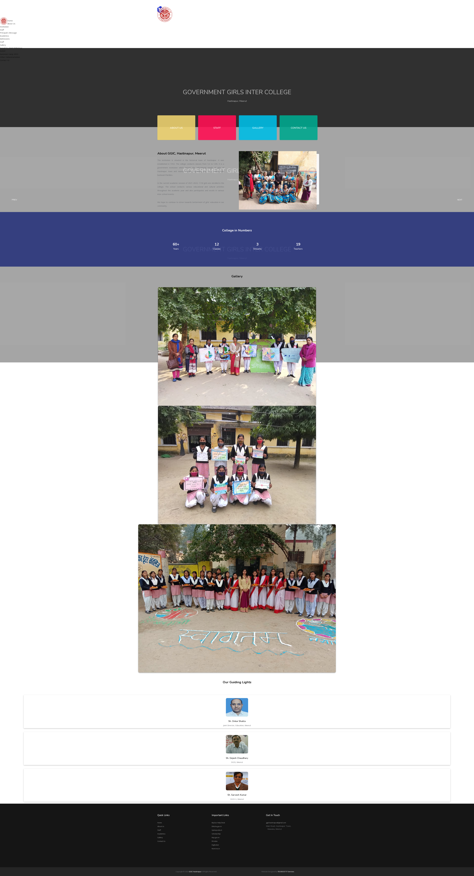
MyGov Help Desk (218, 823)
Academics (161, 834)
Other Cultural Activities (281, 27)
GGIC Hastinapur (195, 871)
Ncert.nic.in (216, 848)
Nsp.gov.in (215, 837)
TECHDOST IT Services (286, 871)
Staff (2, 30)
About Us (160, 826)
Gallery (160, 837)
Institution (4, 26)
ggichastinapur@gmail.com (306, 3)
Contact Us (161, 841)
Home (159, 823)
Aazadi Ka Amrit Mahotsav (282, 18)
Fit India (214, 841)
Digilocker (215, 845)
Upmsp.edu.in (217, 830)
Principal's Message (217, 24)
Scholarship (216, 834)
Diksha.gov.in (217, 826)
